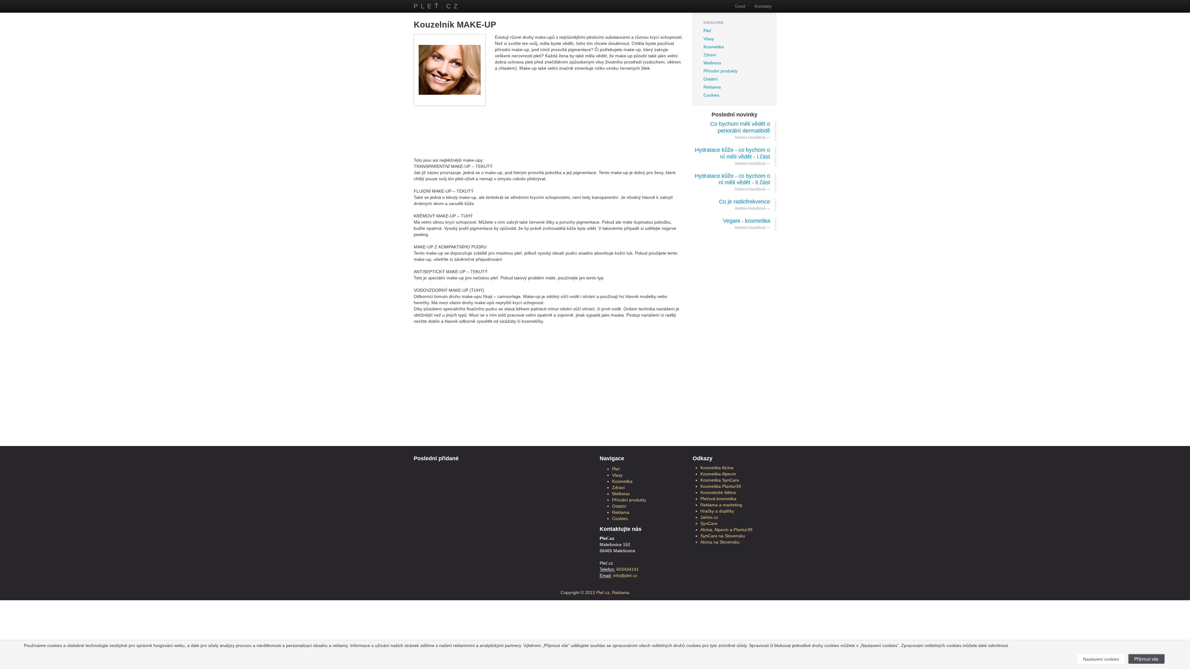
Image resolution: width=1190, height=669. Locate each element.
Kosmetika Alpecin (718, 473)
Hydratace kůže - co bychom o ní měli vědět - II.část (732, 179)
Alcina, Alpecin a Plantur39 (726, 529)
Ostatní (710, 79)
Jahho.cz (709, 517)
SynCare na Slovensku (722, 535)
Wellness (712, 62)
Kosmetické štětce (718, 492)
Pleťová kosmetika (718, 498)
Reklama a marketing (721, 504)
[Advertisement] (548, 126)
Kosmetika (713, 46)
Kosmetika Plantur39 (720, 486)
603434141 (627, 569)
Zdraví (709, 54)
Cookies (711, 95)
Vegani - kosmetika (746, 221)
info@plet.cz (625, 575)
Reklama (712, 87)
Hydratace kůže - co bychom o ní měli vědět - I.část (732, 153)
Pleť (707, 30)
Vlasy (708, 38)
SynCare (708, 523)
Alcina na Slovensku (720, 542)
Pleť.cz (437, 6)
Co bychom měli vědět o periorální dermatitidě (740, 127)
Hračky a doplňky (717, 511)
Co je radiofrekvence (744, 202)
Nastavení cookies (1101, 659)
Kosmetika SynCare (719, 480)
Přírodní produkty (720, 70)
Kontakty (763, 6)
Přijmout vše (1146, 659)
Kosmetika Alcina (717, 467)
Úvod (740, 6)
